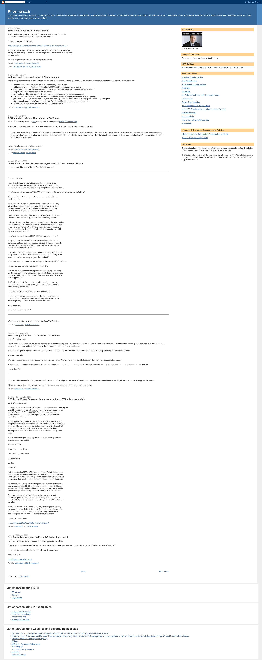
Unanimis (15, 652)
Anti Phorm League (189, 81)
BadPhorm (186, 91)
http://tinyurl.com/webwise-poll (20, 559)
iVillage (15, 641)
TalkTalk (15, 595)
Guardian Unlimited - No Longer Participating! (29, 639)
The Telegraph (17, 647)
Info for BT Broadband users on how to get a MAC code (204, 109)
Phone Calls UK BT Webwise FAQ (195, 120)
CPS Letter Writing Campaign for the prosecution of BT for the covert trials (46, 399)
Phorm (33, 66)
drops (29, 66)
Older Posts (164, 571)
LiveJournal (21, 153)
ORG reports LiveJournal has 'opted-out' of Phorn (33, 118)
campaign (19, 66)
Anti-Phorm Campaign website (194, 84)
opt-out (28, 153)
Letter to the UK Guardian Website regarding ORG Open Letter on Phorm (45, 163)
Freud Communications (21, 614)
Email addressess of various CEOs (196, 106)
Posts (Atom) (24, 576)
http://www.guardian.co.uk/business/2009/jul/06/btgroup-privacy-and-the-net (37, 46)
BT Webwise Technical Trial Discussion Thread (200, 95)
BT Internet (16, 592)
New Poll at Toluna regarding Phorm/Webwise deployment (38, 537)
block (15, 153)
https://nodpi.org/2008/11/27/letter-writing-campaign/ (28, 523)
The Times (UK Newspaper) (23, 649)
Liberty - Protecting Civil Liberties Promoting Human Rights (205, 134)
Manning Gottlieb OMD (21, 619)
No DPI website (188, 116)
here (34, 122)
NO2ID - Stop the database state (195, 138)
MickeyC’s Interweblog (68, 122)
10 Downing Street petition (192, 77)
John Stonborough (19, 617)
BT (14, 66)
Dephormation (187, 99)
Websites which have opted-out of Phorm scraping (34, 77)
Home (83, 571)
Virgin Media (17, 598)
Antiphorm (186, 88)
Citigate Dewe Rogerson (21, 611)
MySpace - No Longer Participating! (26, 644)
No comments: (34, 63)
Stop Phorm (186, 123)
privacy (39, 66)
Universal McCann (19, 655)
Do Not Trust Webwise (191, 102)
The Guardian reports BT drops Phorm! (28, 30)
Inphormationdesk (189, 113)
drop (24, 66)
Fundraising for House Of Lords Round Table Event (34, 335)
